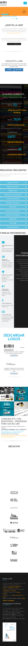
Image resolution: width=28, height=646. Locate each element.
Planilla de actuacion (12, 203)
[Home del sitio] (3, 3)
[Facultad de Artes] (14, 530)
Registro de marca (13, 187)
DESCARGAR (14, 355)
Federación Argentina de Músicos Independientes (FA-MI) (12, 587)
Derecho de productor (13, 215)
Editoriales (12, 207)
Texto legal (12, 223)
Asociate (9, 69)
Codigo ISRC (13, 219)
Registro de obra (12, 183)
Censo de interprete (12, 199)
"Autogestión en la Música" (9, 590)
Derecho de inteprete (13, 211)
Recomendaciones (13, 227)
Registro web (13, 191)
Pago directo (19, 69)
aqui (24, 598)
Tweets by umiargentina (8, 600)
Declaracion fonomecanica (12, 195)
